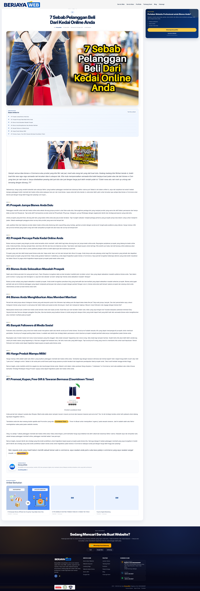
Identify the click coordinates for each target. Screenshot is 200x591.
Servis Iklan (130, 4)
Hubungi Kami (106, 574)
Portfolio (138, 4)
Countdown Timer (60, 421)
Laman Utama (106, 561)
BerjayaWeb (127, 586)
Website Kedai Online (89, 569)
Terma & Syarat (129, 588)
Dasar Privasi (137, 588)
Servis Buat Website (88, 561)
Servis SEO (86, 571)
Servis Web (121, 4)
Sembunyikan (132, 112)
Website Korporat (87, 563)
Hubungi (161, 4)
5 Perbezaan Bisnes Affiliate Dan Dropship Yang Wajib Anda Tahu (26, 512)
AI (72, 12)
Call (91, 549)
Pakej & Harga (106, 569)
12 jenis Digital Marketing (103, 512)
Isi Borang (109, 549)
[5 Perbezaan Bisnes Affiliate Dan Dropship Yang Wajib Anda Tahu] (27, 498)
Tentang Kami (147, 4)
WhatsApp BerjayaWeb (172, 29)
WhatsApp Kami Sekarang (101, 545)
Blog (155, 4)
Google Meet (100, 549)
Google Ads (86, 574)
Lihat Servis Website (172, 33)
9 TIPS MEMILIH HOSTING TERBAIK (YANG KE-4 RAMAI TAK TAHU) (70, 512)
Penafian (143, 588)
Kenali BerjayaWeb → (23, 469)
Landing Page (86, 566)
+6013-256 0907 (129, 573)
